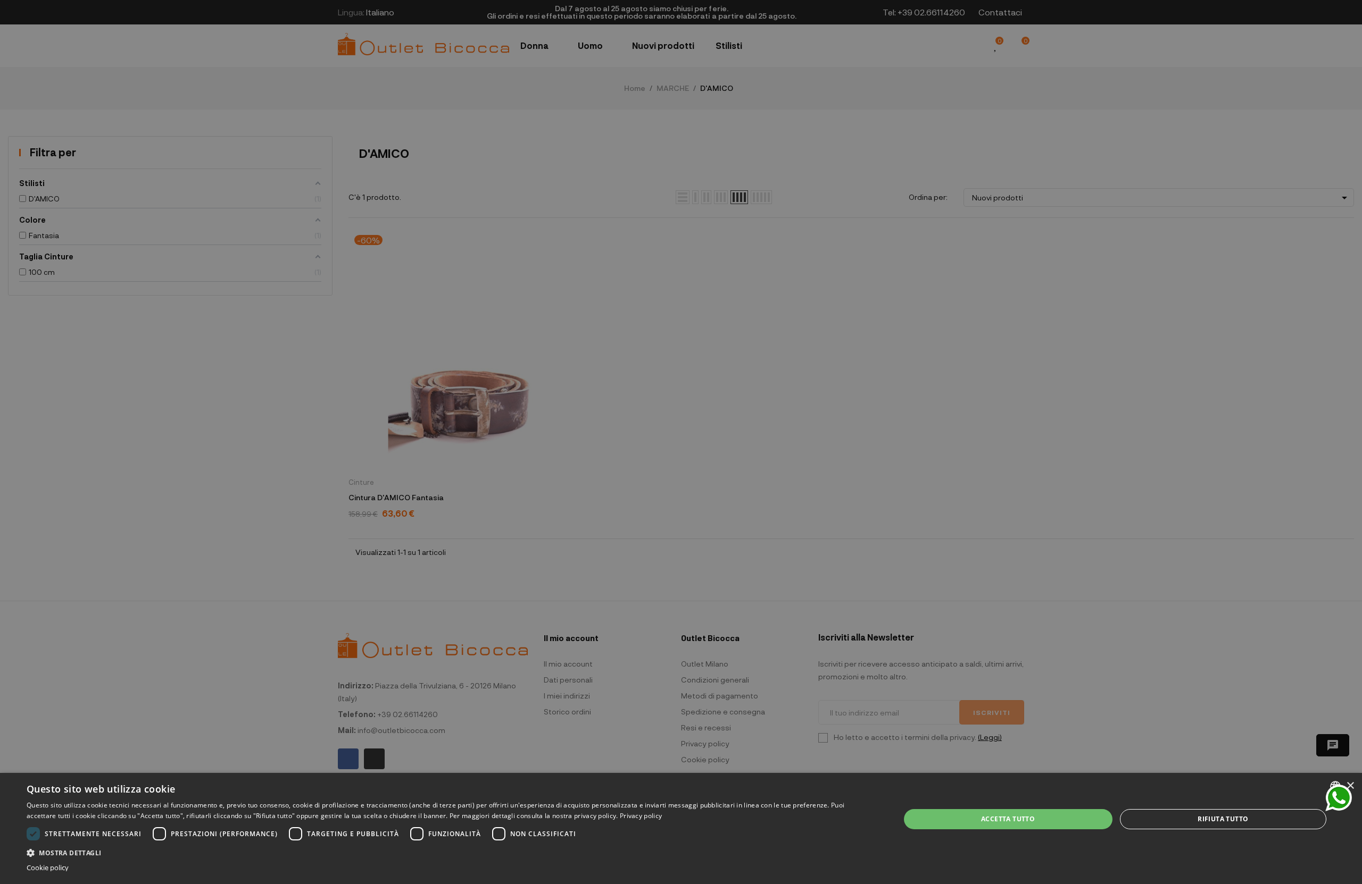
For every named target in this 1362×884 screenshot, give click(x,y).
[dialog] (681, 828)
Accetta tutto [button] (1008, 818)
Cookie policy (48, 867)
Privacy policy (641, 815)
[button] (450, 851)
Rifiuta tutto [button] (1223, 818)
